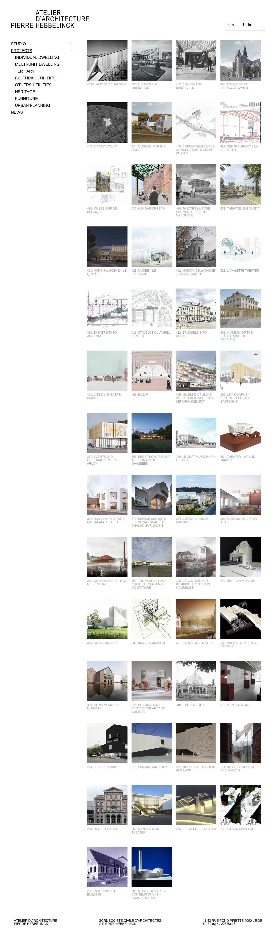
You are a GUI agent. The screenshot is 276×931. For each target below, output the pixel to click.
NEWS (17, 112)
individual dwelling (37, 57)
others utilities (33, 85)
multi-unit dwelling (37, 64)
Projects (21, 50)
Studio (18, 44)
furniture (26, 98)
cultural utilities (35, 78)
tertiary (25, 71)
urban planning (32, 105)
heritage (25, 91)
